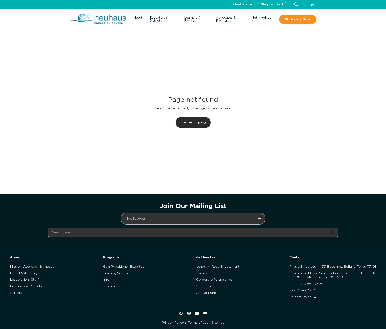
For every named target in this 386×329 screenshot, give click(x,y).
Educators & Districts (159, 19)
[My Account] (304, 4)
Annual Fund (206, 293)
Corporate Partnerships (214, 279)
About (137, 17)
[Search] (333, 232)
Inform (108, 279)
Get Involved (261, 17)
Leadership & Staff (24, 279)
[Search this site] (296, 4)
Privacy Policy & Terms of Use (185, 322)
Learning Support (116, 273)
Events (201, 273)
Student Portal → (303, 297)
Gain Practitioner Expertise (123, 266)
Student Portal (240, 4)
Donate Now (299, 19)
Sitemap (218, 322)
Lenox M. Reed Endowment (217, 266)
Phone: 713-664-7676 (305, 284)
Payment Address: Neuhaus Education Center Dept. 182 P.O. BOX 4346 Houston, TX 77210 (332, 275)
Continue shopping (193, 122)
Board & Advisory (24, 273)
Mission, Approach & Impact (32, 266)
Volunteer (203, 286)
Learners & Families (192, 19)
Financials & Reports (26, 286)
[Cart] (312, 4)
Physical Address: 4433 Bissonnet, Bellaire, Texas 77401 (332, 266)
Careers (16, 293)
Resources (111, 286)
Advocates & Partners (226, 19)
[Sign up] (259, 218)
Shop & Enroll (272, 4)
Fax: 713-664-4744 (304, 290)
